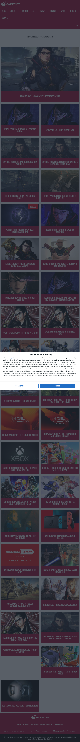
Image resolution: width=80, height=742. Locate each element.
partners (14, 358)
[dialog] (40, 371)
